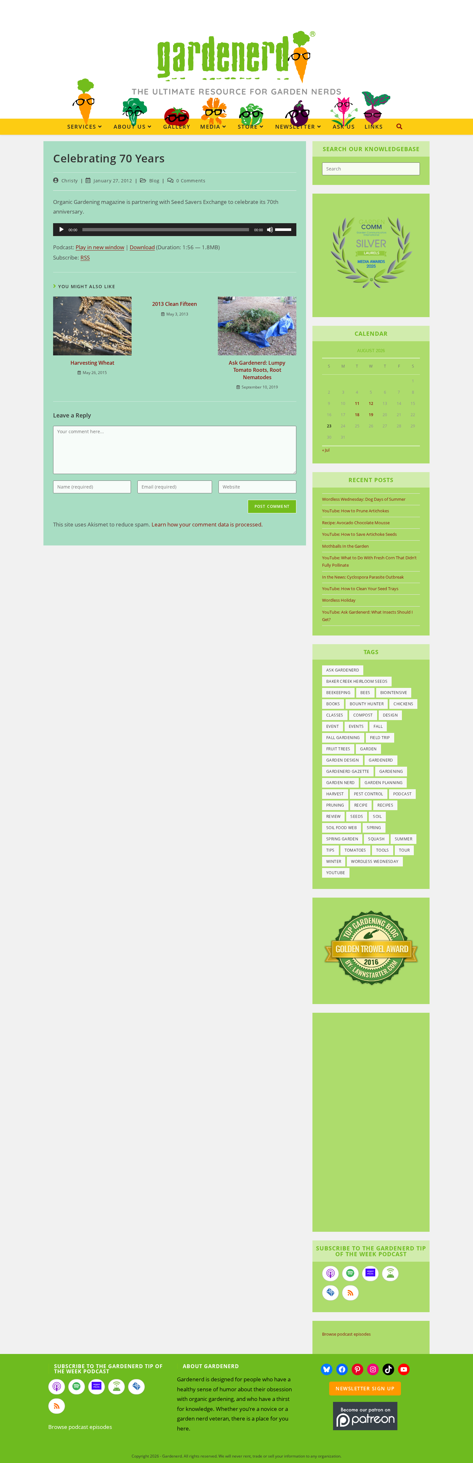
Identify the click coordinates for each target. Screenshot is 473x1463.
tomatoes (355, 850)
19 (371, 414)
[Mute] (270, 229)
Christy (69, 181)
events (356, 726)
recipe (360, 805)
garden (368, 749)
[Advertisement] (368, 1123)
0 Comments (190, 181)
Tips (330, 850)
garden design (342, 760)
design (390, 715)
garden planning (384, 782)
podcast (402, 794)
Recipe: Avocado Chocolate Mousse (356, 523)
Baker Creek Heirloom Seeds (356, 681)
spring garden (342, 839)
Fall (378, 726)
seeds (356, 816)
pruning (335, 805)
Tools (382, 850)
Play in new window (100, 247)
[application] (174, 229)
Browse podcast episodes (346, 1334)
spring (374, 827)
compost (363, 715)
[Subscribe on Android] (390, 1273)
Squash (376, 839)
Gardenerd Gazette (347, 771)
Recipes (385, 805)
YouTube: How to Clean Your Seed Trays (360, 588)
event (332, 726)
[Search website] (399, 126)
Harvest (335, 794)
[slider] (284, 229)
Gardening (391, 771)
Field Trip (380, 737)
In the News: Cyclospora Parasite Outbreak (363, 577)
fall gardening (343, 737)
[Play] (61, 229)
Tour (404, 850)
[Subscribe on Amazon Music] (370, 1273)
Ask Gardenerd (342, 670)
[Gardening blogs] (371, 947)
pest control (368, 794)
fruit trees (338, 749)
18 (357, 414)
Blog (154, 181)
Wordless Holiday (339, 600)
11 (357, 403)
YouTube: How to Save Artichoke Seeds (359, 534)
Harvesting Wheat (92, 362)
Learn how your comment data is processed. (207, 524)
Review (333, 816)
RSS (85, 257)
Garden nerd (340, 782)
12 (371, 403)
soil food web (341, 827)
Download (142, 247)
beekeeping (338, 692)
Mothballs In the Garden (345, 546)
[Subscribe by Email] (330, 1293)
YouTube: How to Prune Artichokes (355, 511)
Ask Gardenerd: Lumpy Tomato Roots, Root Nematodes (257, 370)
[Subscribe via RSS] (350, 1293)
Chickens (403, 704)
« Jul (325, 450)
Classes (334, 715)
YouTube (335, 872)
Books (333, 704)
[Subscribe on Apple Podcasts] (330, 1273)
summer (403, 839)
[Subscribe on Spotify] (350, 1273)
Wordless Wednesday (374, 861)
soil (377, 816)
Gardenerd (381, 760)
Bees (365, 692)
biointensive (393, 692)
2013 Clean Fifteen (174, 303)
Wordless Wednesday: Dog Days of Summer (363, 499)
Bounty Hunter (367, 704)
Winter (333, 861)
